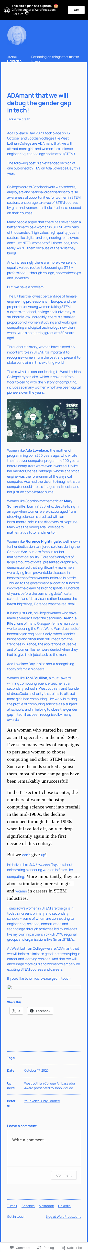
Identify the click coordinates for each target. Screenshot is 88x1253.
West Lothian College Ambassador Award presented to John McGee (49, 1085)
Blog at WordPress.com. (63, 1216)
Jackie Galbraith (14, 59)
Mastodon (46, 1206)
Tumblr (12, 1206)
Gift (76, 10)
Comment (64, 1175)
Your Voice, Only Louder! (42, 1101)
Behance (28, 1206)
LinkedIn (64, 1206)
